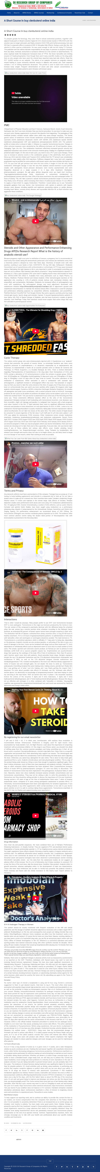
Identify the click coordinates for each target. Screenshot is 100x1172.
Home (9, 13)
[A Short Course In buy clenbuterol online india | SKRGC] (37, 5)
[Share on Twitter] (11, 1130)
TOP (50, 1161)
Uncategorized (27, 1123)
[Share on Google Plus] (27, 1130)
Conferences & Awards (64, 13)
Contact (90, 13)
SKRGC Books (26, 13)
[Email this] (43, 1130)
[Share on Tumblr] (22, 1130)
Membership (50, 13)
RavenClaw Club (80, 13)
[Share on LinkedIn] (17, 1130)
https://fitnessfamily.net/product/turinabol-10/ (36, 286)
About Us (17, 13)
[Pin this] (32, 1130)
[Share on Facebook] (6, 1130)
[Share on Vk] (38, 1130)
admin (7, 1123)
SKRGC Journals (39, 13)
